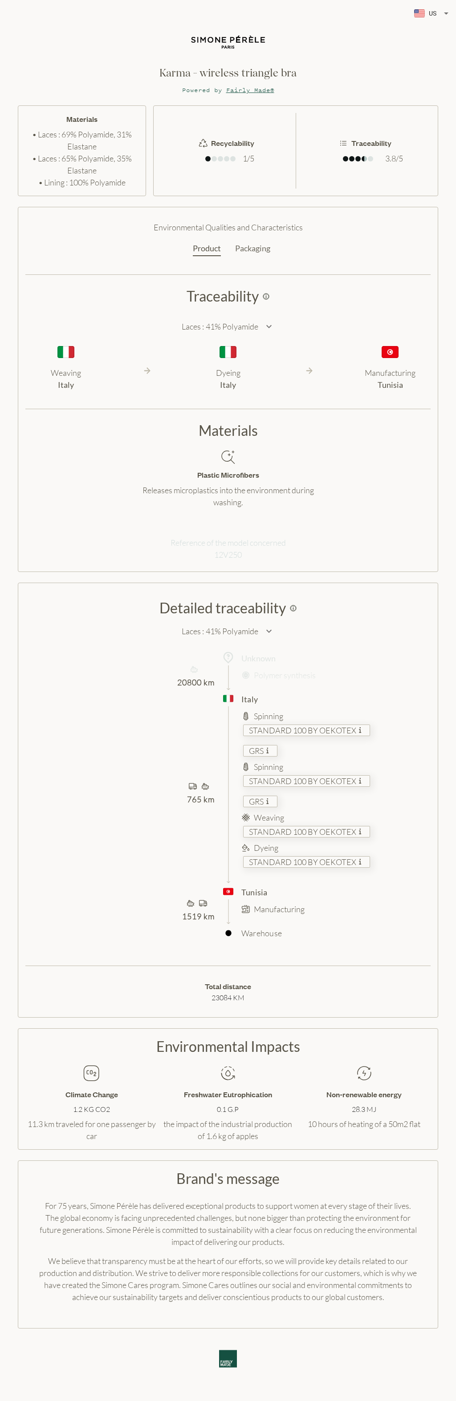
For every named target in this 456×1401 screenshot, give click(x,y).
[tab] (207, 249)
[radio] (208, 158)
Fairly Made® (250, 90)
